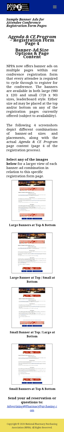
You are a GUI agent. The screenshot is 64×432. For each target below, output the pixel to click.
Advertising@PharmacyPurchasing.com (32, 408)
